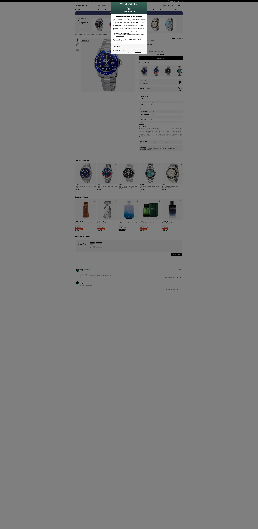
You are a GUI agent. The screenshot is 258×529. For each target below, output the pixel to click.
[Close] (145, 4)
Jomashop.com (117, 21)
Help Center (138, 52)
